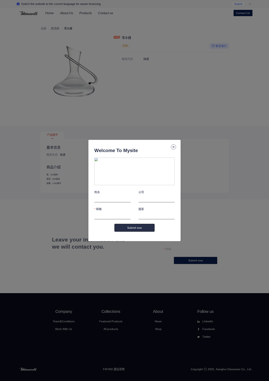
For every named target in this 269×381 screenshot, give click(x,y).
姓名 (97, 192)
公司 (141, 192)
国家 (141, 209)
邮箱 (99, 209)
